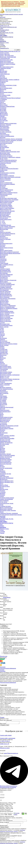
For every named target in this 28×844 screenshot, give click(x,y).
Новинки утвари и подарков (7, 64)
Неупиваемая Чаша (5, 270)
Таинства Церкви (4, 134)
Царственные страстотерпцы (7, 298)
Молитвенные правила (6, 92)
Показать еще (3, 656)
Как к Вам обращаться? (6, 820)
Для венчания (3, 365)
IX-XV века (3, 119)
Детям (1, 469)
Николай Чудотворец (5, 283)
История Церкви (4, 147)
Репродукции (3, 146)
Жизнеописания (4, 126)
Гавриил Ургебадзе (5, 293)
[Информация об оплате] (14, 662)
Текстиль (2, 333)
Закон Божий (3, 78)
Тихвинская (3, 260)
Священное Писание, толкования (9, 513)
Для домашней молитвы (6, 389)
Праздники (3, 133)
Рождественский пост (6, 462)
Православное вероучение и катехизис (10, 177)
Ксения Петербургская (6, 295)
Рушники (2, 382)
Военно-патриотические (6, 189)
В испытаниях (4, 188)
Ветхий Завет (3, 71)
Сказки (2, 240)
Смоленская (3, 259)
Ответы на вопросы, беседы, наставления (11, 139)
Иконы (2, 487)
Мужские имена (4, 301)
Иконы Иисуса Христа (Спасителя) (9, 252)
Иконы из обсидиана (5, 321)
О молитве (3, 86)
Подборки (2, 187)
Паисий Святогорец (5, 291)
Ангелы (2, 431)
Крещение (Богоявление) (6, 478)
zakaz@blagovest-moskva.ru (11, 753)
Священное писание (5, 68)
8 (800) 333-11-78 (4, 25)
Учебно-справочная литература (8, 160)
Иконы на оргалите (5, 319)
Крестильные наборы (5, 367)
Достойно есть (4, 277)
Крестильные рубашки (6, 372)
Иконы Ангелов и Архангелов (8, 280)
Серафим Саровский (5, 287)
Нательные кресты (5, 420)
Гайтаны (2, 335)
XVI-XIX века (4, 120)
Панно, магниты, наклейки (7, 435)
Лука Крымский (4, 290)
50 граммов (3, 401)
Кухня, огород (4, 158)
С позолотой (3, 422)
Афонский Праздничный (6, 407)
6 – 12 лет (2, 222)
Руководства (3, 96)
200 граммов (3, 398)
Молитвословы (4, 81)
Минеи (2, 91)
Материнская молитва (6, 194)
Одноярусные (3, 349)
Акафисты (3, 82)
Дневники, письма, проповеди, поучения (11, 140)
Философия (3, 110)
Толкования (3, 107)
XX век (2, 122)
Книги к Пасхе (4, 485)
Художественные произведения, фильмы (11, 514)
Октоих (2, 93)
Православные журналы (6, 247)
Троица (2, 496)
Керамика (2, 430)
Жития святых (4, 113)
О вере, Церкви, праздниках (7, 226)
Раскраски (2, 236)
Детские (2, 181)
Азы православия (4, 127)
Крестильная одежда (5, 366)
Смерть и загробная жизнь (7, 136)
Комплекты (3, 185)
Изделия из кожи (4, 444)
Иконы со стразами (5, 317)
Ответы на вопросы (5, 180)
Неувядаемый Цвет (5, 276)
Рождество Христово (5, 463)
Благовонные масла (5, 411)
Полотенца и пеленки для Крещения (9, 374)
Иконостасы (3, 355)
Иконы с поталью (4, 314)
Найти (18, 49)
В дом (1, 336)
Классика (2, 246)
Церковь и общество (5, 150)
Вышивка (2, 493)
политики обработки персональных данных (12, 830)
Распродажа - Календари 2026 (8, 57)
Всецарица (3, 266)
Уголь (1, 413)
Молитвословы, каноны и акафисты (9, 79)
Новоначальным (4, 129)
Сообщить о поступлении (4, 626)
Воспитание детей (5, 153)
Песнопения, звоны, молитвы (8, 510)
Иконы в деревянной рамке (7, 307)
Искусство (3, 144)
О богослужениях (4, 130)
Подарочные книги (5, 427)
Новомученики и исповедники (8, 123)
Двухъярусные (4, 350)
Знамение (2, 261)
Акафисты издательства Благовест (9, 168)
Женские (2, 449)
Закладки (2, 445)
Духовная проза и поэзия (6, 141)
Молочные (3, 358)
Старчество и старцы (5, 204)
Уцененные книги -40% (6, 59)
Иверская (2, 257)
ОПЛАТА (2, 34)
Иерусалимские (4, 393)
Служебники (3, 99)
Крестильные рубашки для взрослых (9, 379)
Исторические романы (6, 205)
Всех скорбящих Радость (6, 264)
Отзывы (2, 717)
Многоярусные (4, 353)
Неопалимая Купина (5, 271)
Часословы (3, 103)
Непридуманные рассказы (7, 201)
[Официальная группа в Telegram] (14, 784)
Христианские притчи (6, 143)
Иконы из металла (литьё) (7, 315)
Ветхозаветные (4, 115)
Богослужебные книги (6, 88)
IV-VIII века (3, 117)
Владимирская (4, 254)
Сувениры (3, 472)
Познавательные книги (6, 243)
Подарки (2, 466)
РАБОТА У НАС (4, 42)
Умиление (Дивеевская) (6, 274)
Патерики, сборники (5, 124)
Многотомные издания (6, 202)
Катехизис (3, 137)
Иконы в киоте (4, 309)
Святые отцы (3, 112)
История (2, 148)
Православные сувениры (6, 428)
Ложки (2, 434)
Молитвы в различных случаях (8, 85)
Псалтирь (2, 76)
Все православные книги (6, 66)
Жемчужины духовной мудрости (8, 192)
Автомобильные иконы (6, 325)
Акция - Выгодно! (5, 54)
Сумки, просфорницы (6, 383)
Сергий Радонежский (5, 285)
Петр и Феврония (4, 297)
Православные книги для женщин (9, 199)
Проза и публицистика (6, 182)
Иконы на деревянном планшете (8, 308)
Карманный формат (5, 213)
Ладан (1, 394)
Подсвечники (3, 341)
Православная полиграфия (7, 438)
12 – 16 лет (3, 223)
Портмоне (2, 451)
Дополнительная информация (8, 682)
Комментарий (3, 825)
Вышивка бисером (5, 458)
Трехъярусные (3, 352)
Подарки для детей (5, 439)
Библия (2, 69)
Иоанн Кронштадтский (6, 288)
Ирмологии (3, 89)
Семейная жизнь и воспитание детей (10, 151)
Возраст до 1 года (4, 376)
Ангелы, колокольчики (6, 468)
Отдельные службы (5, 95)
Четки (1, 415)
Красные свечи (4, 489)
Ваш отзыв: (3, 723)
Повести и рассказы (5, 232)
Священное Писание (5, 163)
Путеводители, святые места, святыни (10, 157)
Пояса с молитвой (5, 384)
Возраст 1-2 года (4, 377)
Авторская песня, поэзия (6, 503)
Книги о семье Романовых (7, 208)
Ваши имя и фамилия (5, 720)
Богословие (3, 109)
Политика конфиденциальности (8, 786)
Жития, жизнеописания (6, 228)
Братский (2, 408)
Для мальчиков (4, 369)
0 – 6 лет (2, 220)
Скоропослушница (5, 269)
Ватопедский (3, 404)
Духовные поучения (5, 506)
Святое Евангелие (5, 74)
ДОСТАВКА (3, 35)
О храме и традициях (5, 131)
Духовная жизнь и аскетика (7, 172)
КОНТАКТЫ (3, 41)
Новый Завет (3, 72)
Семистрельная (4, 263)
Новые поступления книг (7, 62)
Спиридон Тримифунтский (7, 284)
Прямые (2, 346)
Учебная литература (5, 235)
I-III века (2, 116)
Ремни (1, 447)
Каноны (2, 83)
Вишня (2, 362)
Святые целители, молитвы (7, 211)
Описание (2, 671)
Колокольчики (4, 432)
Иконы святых (4, 281)
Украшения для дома (5, 473)
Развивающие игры (5, 441)
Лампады (2, 339)
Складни (2, 322)
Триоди (2, 102)
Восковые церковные (5, 387)
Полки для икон (4, 345)
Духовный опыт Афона (6, 206)
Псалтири (2, 164)
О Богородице (4, 195)
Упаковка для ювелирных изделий (9, 425)
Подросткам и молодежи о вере (8, 198)
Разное (2, 511)
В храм (2, 329)
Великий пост (3, 479)
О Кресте (2, 196)
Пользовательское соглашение (8, 787)
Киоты (2, 414)
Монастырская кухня (5, 209)
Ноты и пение (3, 105)
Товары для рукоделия (6, 456)
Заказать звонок (4, 827)
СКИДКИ (2, 31)
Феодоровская (4, 273)
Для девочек (3, 370)
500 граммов (3, 403)
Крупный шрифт (4, 215)
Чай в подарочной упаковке (7, 455)
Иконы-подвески (4, 421)
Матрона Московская (5, 294)
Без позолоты (3, 424)
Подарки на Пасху (5, 486)
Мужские (2, 448)
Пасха (1, 483)
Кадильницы (3, 338)
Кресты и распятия (5, 342)
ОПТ (1, 38)
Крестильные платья (5, 373)
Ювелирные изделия (5, 418)
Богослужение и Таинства (7, 175)
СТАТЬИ (2, 45)
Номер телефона (4, 822)
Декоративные (4, 391)
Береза (1, 359)
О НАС (2, 44)
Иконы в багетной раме (6, 318)
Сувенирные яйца (5, 437)
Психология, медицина (6, 155)
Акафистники (3, 170)
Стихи (1, 230)
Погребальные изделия (6, 380)
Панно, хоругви (4, 326)
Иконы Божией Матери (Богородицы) (10, 253)
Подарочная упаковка (6, 459)
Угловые (2, 348)
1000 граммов (3, 397)
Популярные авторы (5, 216)
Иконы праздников (5, 304)
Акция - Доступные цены (7, 55)
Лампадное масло (4, 410)
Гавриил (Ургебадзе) (5, 191)
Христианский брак (5, 154)
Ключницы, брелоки (5, 454)
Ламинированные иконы (6, 311)
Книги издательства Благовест (8, 161)
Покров (2, 267)
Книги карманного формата (7, 184)
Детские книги (4, 218)
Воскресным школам (5, 212)
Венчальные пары (5, 324)
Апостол (2, 75)
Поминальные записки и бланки (8, 343)
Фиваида (2, 406)
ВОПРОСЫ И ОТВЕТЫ (6, 37)
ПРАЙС (2, 39)
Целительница (4, 278)
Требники (2, 100)
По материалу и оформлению (8, 305)
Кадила (2, 332)
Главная (2, 533)
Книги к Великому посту (6, 480)
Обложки (2, 452)
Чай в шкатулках (4, 476)
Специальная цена (5, 58)
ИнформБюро (6, 597)
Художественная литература (7, 233)
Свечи (1, 386)
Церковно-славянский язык (7, 106)
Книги (2, 465)
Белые (1, 356)
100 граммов (3, 396)
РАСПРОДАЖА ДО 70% (6, 32)
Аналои (2, 331)
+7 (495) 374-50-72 (5, 22)
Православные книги (5, 219)
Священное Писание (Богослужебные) (10, 98)
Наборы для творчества (6, 442)
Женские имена (4, 302)
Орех (1, 360)
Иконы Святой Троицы (6, 250)
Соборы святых (4, 300)
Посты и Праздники (5, 178)
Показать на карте (5, 748)
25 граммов (3, 400)
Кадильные (3, 390)
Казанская (2, 256)
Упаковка (2, 475)
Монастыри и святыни (6, 509)
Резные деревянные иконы (7, 312)
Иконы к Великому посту (7, 482)
